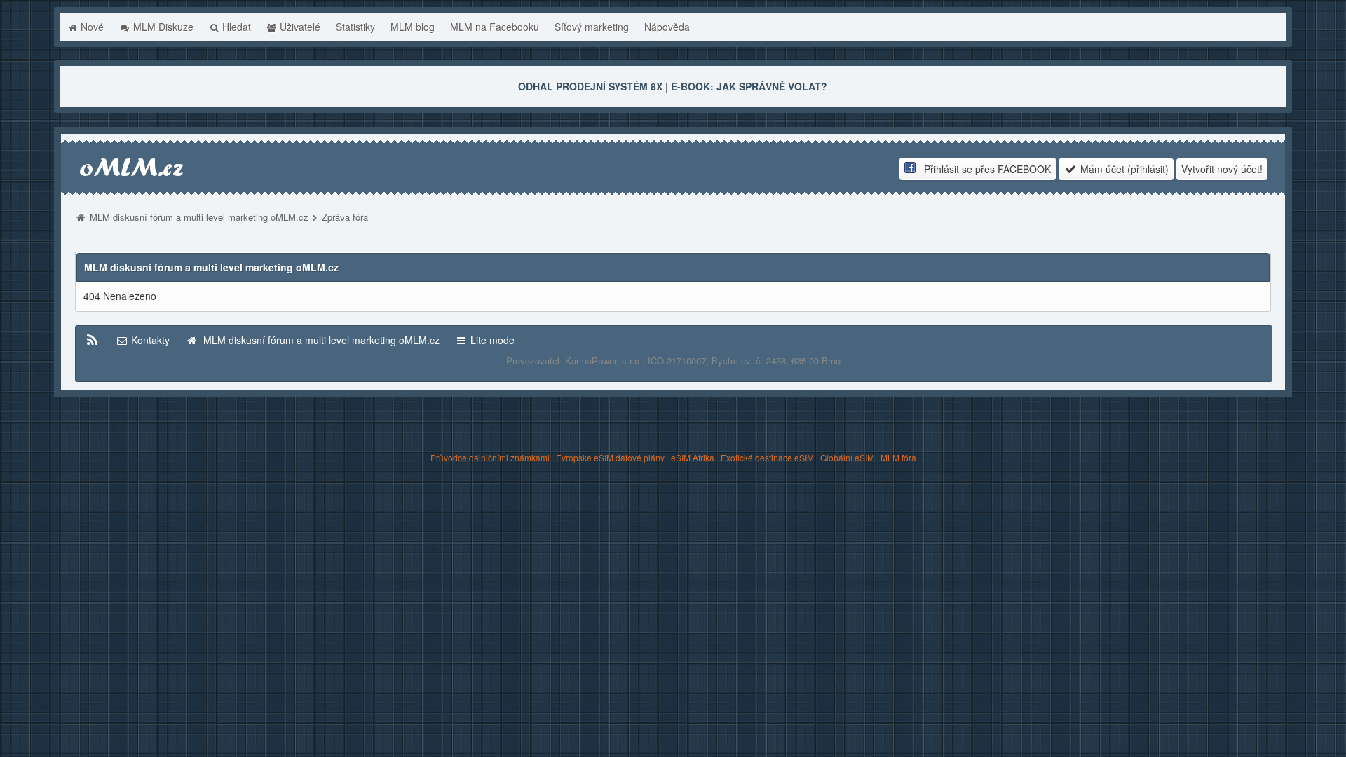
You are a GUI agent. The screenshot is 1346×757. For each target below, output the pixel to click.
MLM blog (412, 27)
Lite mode (491, 340)
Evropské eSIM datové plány (610, 457)
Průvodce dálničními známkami (490, 457)
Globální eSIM (847, 457)
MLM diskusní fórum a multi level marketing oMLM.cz (199, 217)
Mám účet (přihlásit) (1123, 169)
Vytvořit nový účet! (1222, 169)
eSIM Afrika (692, 457)
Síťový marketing (592, 27)
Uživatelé (298, 27)
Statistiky (355, 27)
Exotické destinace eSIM (767, 457)
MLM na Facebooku (494, 27)
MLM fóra (898, 457)
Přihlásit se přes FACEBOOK (983, 169)
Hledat (235, 27)
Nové (91, 27)
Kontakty (149, 340)
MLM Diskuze (161, 27)
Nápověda (667, 27)
